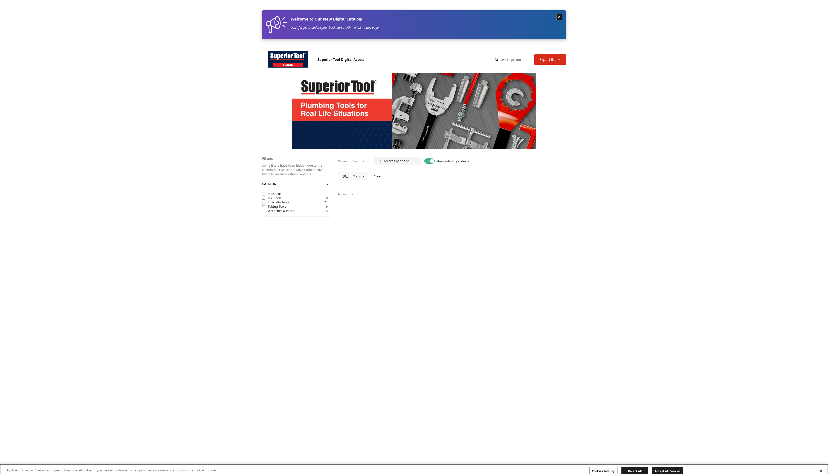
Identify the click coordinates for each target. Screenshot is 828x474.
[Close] (821, 466)
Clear (377, 127)
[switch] (429, 111)
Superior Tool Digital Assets (340, 10)
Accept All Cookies (667, 466)
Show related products (452, 112)
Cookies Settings (603, 466)
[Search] (496, 10)
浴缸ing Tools (351, 127)
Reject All (635, 466)
